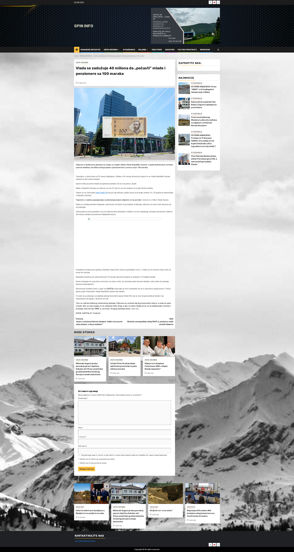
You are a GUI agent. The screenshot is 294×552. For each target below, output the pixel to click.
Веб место (82, 446)
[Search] (218, 49)
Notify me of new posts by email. (93, 463)
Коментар (83, 398)
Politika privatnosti (187, 50)
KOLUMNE (142, 50)
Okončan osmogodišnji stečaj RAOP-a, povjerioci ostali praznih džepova (150, 321)
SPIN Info (83, 26)
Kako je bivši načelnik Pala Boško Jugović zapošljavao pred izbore (204, 105)
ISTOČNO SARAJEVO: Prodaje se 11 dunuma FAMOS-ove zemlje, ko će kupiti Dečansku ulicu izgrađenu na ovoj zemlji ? (203, 140)
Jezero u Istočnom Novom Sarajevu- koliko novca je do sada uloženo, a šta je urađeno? (99, 321)
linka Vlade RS (101, 193)
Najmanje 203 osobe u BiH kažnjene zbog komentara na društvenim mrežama (201, 513)
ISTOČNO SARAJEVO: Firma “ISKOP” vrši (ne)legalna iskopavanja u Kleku (203, 89)
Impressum (205, 50)
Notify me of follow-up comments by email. (97, 459)
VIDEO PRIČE (157, 50)
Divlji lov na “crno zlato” (161, 510)
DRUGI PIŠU (169, 50)
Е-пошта (82, 437)
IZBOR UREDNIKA (110, 50)
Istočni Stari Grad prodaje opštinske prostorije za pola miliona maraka (123, 366)
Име (80, 428)
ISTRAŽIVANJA (129, 50)
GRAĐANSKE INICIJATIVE (90, 50)
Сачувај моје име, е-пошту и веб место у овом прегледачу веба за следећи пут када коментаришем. (124, 455)
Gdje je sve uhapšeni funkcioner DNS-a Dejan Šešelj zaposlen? (156, 366)
